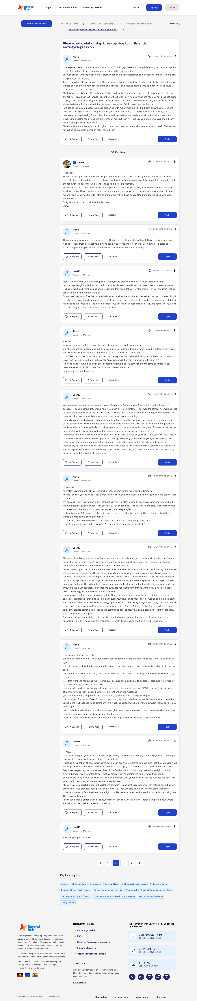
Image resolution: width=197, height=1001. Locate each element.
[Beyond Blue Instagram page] (149, 982)
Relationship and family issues (139, 24)
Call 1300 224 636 (150, 934)
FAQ (79, 936)
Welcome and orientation (151, 896)
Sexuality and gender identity (108, 890)
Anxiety (64, 884)
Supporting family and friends (75, 896)
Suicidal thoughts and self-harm (156, 890)
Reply (167, 139)
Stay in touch (79, 983)
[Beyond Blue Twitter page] (158, 982)
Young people (67, 902)
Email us (144, 962)
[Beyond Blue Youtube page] (141, 982)
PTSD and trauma (158, 884)
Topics (49, 7)
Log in (136, 7)
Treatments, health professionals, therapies (114, 896)
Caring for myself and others (102, 24)
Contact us (101, 997)
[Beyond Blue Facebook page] (132, 982)
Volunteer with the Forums (91, 953)
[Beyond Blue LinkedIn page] (166, 982)
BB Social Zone (79, 884)
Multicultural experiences (134, 884)
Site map (161, 997)
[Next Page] (139, 863)
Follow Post (93, 139)
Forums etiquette (86, 948)
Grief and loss (111, 884)
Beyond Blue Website (29, 927)
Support (172, 7)
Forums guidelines (92, 7)
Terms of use (121, 997)
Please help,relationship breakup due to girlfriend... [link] (93, 29)
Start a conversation (36, 23)
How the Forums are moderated (94, 942)
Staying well (131, 890)
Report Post (113, 139)
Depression (95, 884)
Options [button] (174, 24)
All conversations (68, 7)
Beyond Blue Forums (29, 7)
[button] (66, 139)
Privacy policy (142, 997)
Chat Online (147, 948)
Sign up (154, 7)
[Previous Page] (100, 863)
